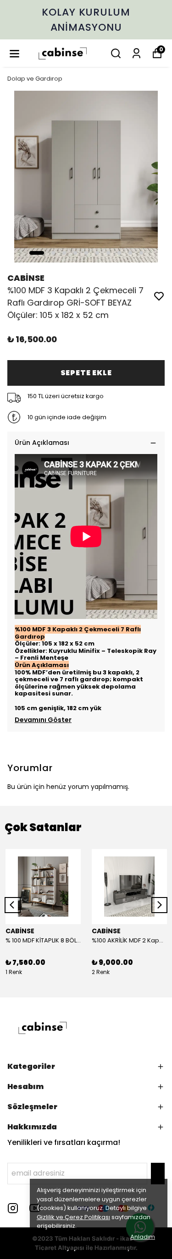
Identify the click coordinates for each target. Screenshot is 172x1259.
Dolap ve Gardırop (34, 78)
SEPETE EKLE (86, 372)
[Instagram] (12, 1208)
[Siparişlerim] (136, 53)
